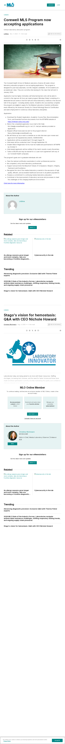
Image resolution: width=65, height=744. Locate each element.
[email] (38, 40)
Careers (6, 14)
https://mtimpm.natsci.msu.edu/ (18, 122)
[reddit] (35, 40)
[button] (5, 5)
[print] (60, 40)
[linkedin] (29, 40)
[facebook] (27, 40)
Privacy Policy (7, 741)
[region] (32, 740)
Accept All (57, 740)
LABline (6, 34)
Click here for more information (14, 183)
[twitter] (32, 40)
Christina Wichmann (10, 324)
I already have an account (32, 418)
